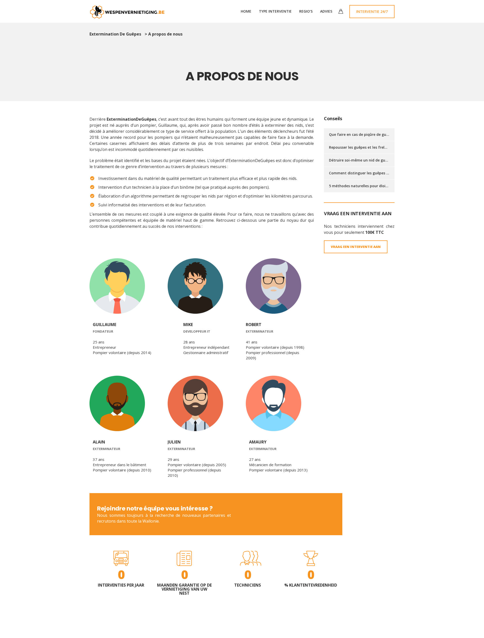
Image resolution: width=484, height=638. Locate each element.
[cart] (341, 12)
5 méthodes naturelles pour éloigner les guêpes (371, 185)
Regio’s (306, 11)
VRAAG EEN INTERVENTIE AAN (356, 246)
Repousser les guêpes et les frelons (360, 147)
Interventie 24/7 (372, 11)
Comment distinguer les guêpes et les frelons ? (370, 173)
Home (246, 11)
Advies (326, 11)
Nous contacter (312, 514)
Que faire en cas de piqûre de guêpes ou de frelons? (374, 134)
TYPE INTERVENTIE (275, 11)
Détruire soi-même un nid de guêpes (361, 160)
